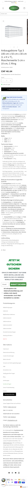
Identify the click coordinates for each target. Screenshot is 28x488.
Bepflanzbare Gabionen (9, 314)
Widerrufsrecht (7, 359)
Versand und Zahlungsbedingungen (12, 363)
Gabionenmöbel (7, 328)
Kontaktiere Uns (7, 370)
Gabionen (5, 311)
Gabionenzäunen (7, 443)
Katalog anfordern (7, 335)
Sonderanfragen (7, 384)
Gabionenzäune (7, 321)
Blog (4, 377)
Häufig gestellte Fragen (9, 373)
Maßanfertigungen (7, 307)
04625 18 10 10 (12, 407)
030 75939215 (12, 417)
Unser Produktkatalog (8, 387)
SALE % (5, 339)
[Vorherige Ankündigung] (3, 2)
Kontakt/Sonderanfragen (9, 332)
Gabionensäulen (7, 318)
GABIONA (10, 485)
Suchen (5, 391)
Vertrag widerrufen (9, 394)
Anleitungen (6, 380)
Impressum (6, 349)
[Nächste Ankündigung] (25, 2)
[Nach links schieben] (10, 47)
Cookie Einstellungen (8, 356)
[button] (3, 8)
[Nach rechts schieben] (17, 47)
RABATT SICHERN (18, 284)
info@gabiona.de (12, 420)
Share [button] (4, 250)
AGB (4, 366)
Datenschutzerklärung (8, 352)
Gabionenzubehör (7, 325)
